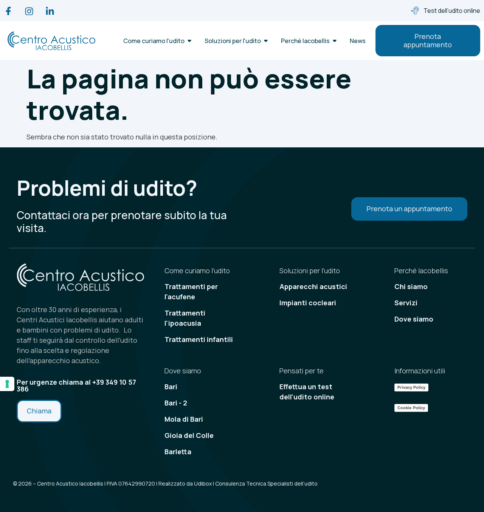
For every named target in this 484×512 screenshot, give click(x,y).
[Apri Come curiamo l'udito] (189, 40)
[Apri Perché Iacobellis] (335, 40)
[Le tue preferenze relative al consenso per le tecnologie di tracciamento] (7, 384)
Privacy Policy (411, 387)
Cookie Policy (411, 407)
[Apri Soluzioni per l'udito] (266, 40)
